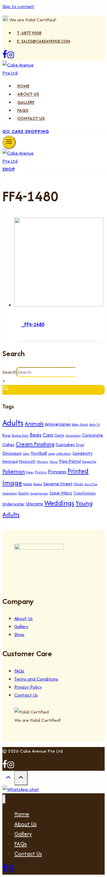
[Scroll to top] (8, 779)
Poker (30, 472)
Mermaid (10, 461)
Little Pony (63, 453)
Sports (23, 493)
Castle (59, 435)
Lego (51, 453)
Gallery (25, 102)
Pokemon (13, 471)
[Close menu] (4, 799)
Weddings (59, 503)
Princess (57, 471)
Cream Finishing (35, 444)
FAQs (22, 110)
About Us (28, 94)
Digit (80, 444)
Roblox (37, 484)
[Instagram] (10, 56)
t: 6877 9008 (29, 33)
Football (39, 453)
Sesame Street (58, 483)
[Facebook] (4, 56)
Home (23, 86)
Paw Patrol (70, 461)
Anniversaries (58, 424)
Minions (42, 461)
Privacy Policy (28, 686)
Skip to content (18, 6)
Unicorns (34, 503)
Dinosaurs (12, 453)
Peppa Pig (89, 461)
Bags (6, 435)
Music (54, 461)
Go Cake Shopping (25, 131)
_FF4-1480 (32, 324)
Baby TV (94, 424)
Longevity (83, 453)
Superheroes (39, 493)
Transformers (84, 493)
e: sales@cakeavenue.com (43, 41)
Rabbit (27, 484)
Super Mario (61, 493)
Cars (48, 434)
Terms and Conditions (36, 678)
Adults (12, 423)
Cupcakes (65, 444)
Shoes (78, 483)
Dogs (26, 453)
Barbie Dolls (20, 435)
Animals (34, 423)
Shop (8, 169)
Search (9, 372)
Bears (36, 434)
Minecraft (27, 461)
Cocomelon (73, 435)
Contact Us (31, 118)
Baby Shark (80, 424)
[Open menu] (9, 142)
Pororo (41, 472)
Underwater (13, 504)
